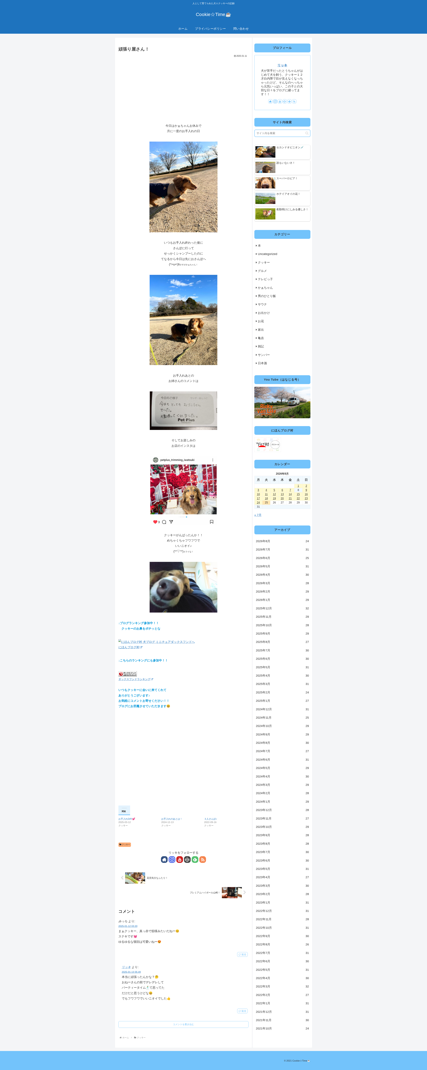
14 (290, 494)
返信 (244, 954)
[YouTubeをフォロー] (179, 859)
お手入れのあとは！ (171, 819)
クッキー (126, 844)
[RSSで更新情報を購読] (202, 859)
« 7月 (258, 515)
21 (290, 498)
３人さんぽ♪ (210, 819)
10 (258, 494)
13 (282, 494)
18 (266, 498)
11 (266, 494)
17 (258, 498)
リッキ (126, 967)
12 (274, 494)
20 (282, 498)
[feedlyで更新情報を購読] (195, 859)
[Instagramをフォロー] (172, 859)
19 (274, 498)
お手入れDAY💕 (126, 819)
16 (306, 494)
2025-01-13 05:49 (131, 972)
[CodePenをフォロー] (187, 859)
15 (298, 494)
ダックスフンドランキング (134, 679)
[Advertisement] (183, 83)
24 (258, 502)
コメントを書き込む (183, 1024)
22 (298, 498)
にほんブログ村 (128, 647)
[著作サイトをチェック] (164, 859)
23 (306, 498)
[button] (307, 133)
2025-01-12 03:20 (127, 926)
